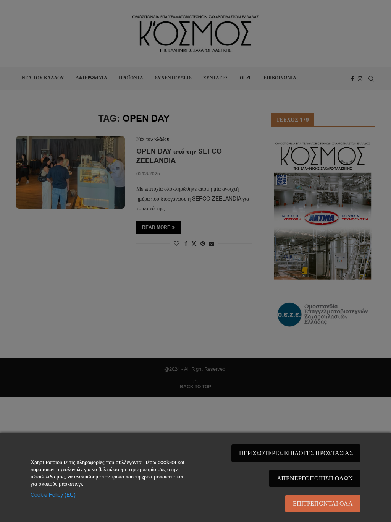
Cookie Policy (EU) (53, 495)
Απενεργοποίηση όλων (315, 478)
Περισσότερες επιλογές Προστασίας (296, 453)
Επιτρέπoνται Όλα (323, 503)
